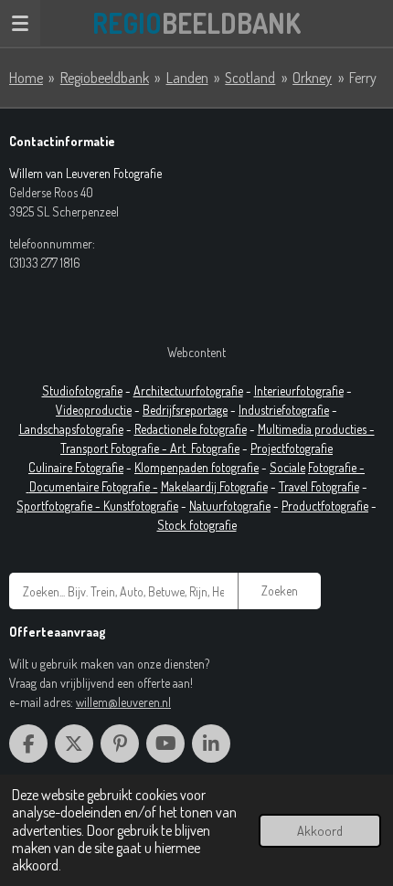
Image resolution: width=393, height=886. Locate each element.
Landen (187, 78)
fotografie (305, 409)
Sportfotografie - (59, 505)
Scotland (250, 78)
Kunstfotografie (140, 505)
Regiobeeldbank (104, 78)
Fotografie (215, 448)
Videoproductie (94, 409)
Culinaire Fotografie (75, 467)
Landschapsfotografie (71, 429)
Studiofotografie (82, 390)
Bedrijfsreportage (185, 409)
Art (180, 448)
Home (26, 78)
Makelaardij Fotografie (214, 486)
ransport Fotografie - (118, 448)
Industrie (260, 409)
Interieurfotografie (299, 390)
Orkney (312, 78)
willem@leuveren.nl (123, 702)
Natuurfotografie (230, 505)
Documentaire (65, 486)
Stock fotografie (197, 525)
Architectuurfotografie (188, 390)
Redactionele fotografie (190, 429)
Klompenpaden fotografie (196, 467)
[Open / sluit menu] (20, 23)
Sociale (287, 467)
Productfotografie (324, 505)
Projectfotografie (291, 448)
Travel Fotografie (319, 486)
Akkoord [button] (320, 830)
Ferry (363, 78)
